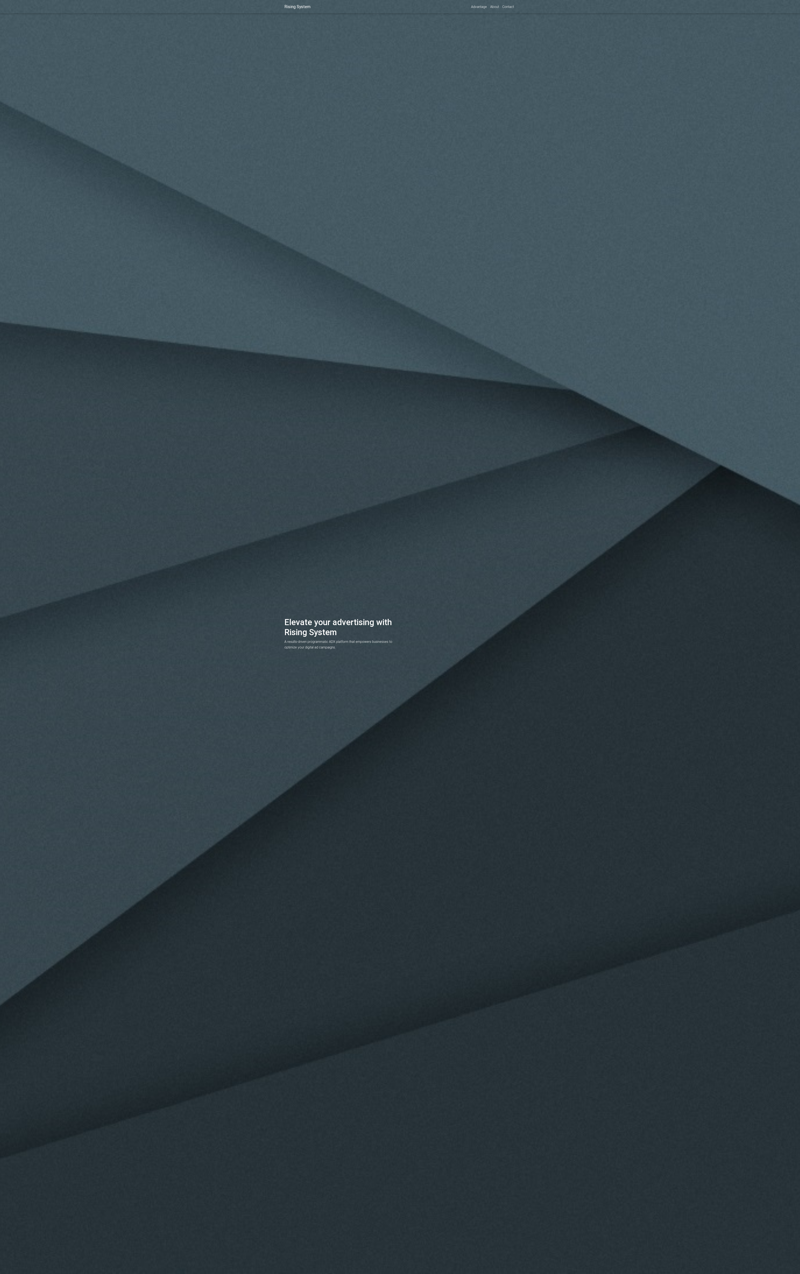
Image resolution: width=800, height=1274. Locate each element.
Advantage (479, 7)
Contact (508, 7)
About (494, 7)
